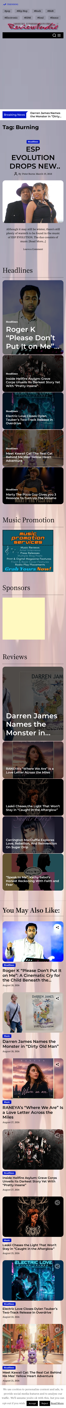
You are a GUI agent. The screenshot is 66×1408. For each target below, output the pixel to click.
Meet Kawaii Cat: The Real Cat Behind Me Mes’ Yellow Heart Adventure (29, 457)
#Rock (37, 11)
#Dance (54, 17)
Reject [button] (44, 1403)
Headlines (33, 141)
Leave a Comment (33, 249)
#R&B (50, 11)
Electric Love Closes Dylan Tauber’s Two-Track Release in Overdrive (29, 419)
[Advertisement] (33, 74)
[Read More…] (37, 241)
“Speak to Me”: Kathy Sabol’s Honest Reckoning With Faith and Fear (32, 880)
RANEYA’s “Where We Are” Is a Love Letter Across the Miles (45, 116)
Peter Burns (28, 173)
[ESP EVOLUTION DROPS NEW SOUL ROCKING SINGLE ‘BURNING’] (33, 201)
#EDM (27, 17)
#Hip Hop (22, 11)
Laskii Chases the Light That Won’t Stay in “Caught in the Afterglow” (33, 808)
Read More (57, 1403)
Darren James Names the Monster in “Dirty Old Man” (31, 732)
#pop (7, 11)
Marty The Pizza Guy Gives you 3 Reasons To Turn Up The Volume (31, 496)
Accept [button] (32, 1403)
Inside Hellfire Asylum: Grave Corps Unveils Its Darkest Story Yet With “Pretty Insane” (33, 382)
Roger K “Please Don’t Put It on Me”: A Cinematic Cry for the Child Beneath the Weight (32, 977)
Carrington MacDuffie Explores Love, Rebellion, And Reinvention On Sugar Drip (31, 843)
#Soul (40, 17)
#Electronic (11, 17)
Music (7, 1036)
